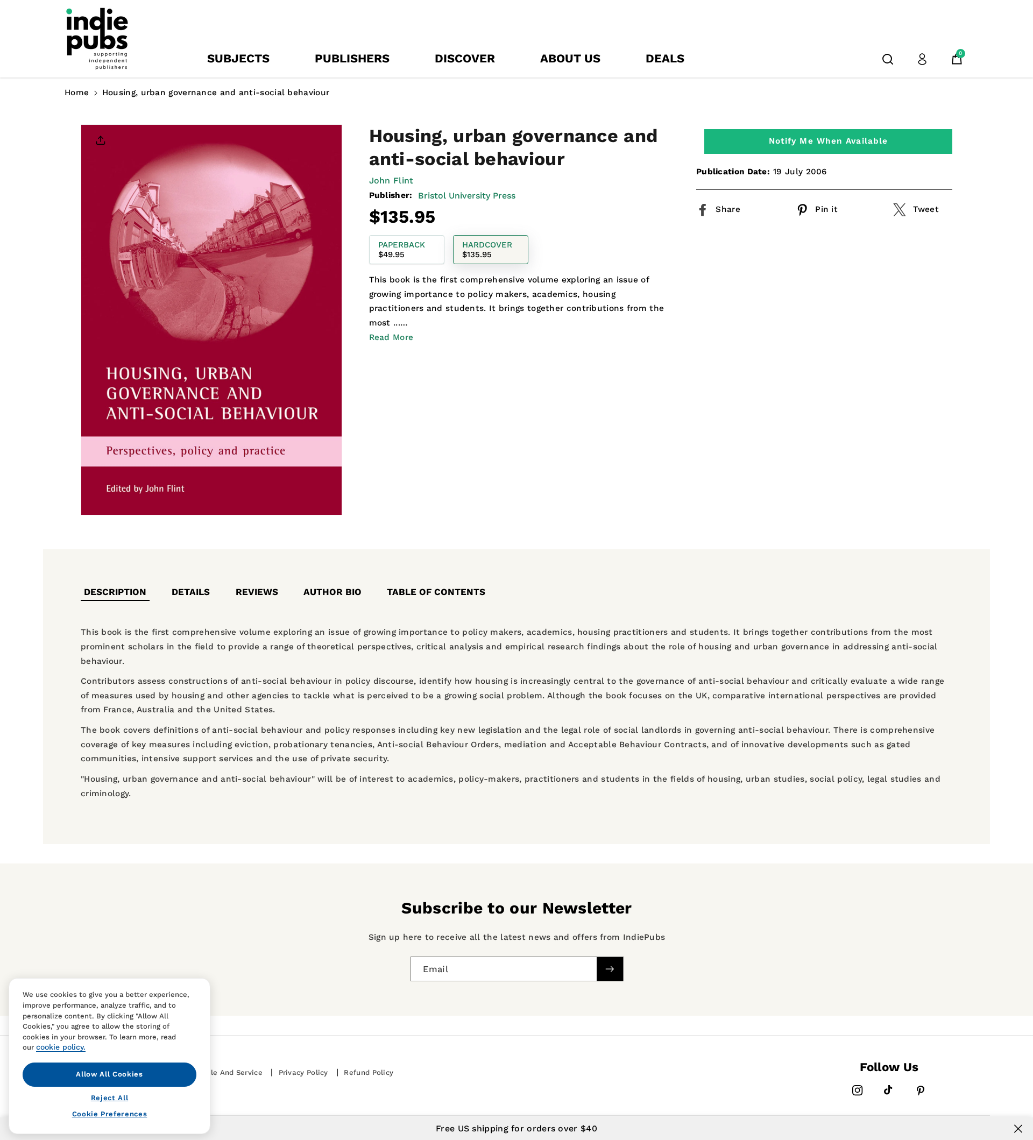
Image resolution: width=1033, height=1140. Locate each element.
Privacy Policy (303, 1072)
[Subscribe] (609, 969)
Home (77, 92)
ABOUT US (570, 58)
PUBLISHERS (352, 58)
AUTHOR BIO (332, 591)
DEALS (665, 58)
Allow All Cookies (109, 1074)
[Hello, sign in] (922, 59)
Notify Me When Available (828, 141)
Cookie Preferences (109, 1114)
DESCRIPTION (115, 591)
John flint (391, 180)
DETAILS (191, 591)
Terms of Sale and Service (214, 1072)
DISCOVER (465, 58)
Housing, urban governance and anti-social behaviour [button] (215, 92)
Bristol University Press (466, 195)
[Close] (1018, 1129)
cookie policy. (61, 1047)
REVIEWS (257, 591)
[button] (888, 59)
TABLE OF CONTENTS (436, 591)
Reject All (110, 1097)
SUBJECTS (238, 58)
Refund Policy (368, 1072)
